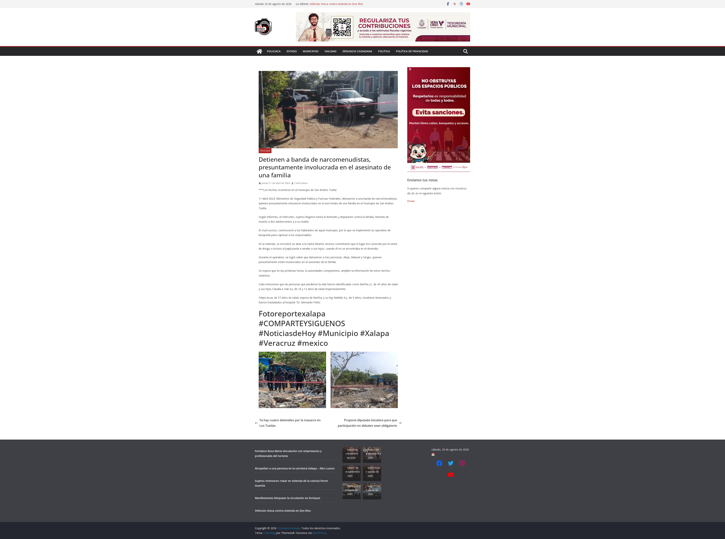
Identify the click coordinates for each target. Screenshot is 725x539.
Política (384, 51)
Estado (292, 51)
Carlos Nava (300, 183)
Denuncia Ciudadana (357, 51)
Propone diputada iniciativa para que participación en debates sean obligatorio (367, 423)
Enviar (411, 201)
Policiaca (274, 51)
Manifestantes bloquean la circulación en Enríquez (340, 4)
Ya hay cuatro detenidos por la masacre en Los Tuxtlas (290, 423)
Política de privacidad (412, 51)
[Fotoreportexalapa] (259, 51)
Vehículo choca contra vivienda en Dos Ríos (283, 510)
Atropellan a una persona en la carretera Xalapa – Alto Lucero (295, 468)
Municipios (311, 51)
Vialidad (330, 51)
